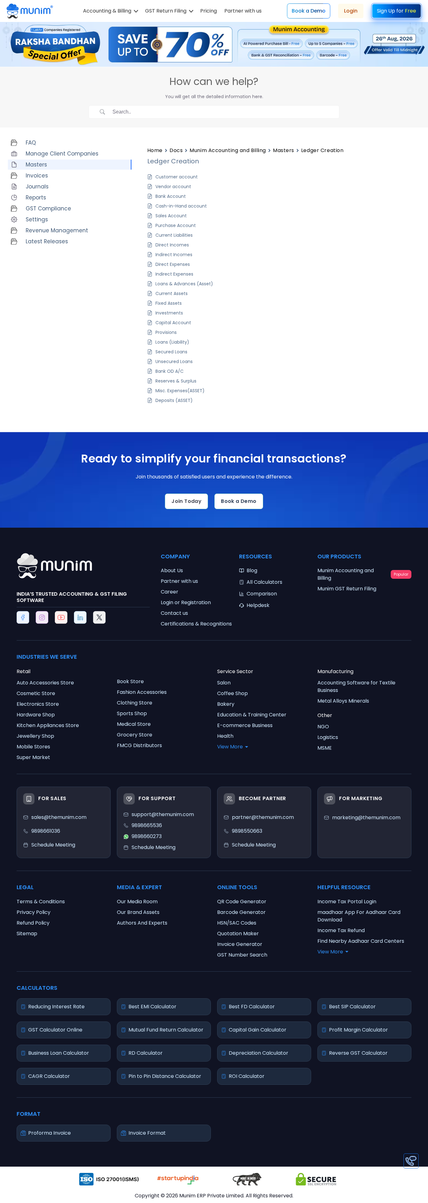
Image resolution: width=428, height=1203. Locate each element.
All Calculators (264, 582)
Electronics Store (38, 704)
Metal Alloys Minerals (343, 700)
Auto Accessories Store (45, 682)
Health (225, 736)
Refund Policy (33, 922)
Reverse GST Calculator (358, 1053)
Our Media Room (137, 901)
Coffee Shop (232, 693)
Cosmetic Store (36, 693)
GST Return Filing (165, 10)
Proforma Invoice (49, 1133)
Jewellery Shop (35, 736)
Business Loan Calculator (58, 1053)
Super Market (33, 757)
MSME (324, 748)
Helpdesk (258, 605)
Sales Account (171, 216)
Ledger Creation (322, 150)
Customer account (176, 177)
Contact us (174, 613)
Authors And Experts (142, 922)
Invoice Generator (239, 944)
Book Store (130, 681)
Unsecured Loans (174, 361)
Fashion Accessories (142, 692)
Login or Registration (186, 602)
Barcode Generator (241, 912)
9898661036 (45, 831)
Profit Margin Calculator (358, 1029)
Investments (169, 313)
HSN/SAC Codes (236, 922)
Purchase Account (175, 225)
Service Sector (235, 671)
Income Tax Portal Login (346, 901)
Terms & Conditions (41, 901)
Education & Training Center (251, 714)
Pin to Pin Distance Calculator (164, 1076)
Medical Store (134, 724)
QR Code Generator (241, 901)
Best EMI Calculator (152, 1006)
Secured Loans (171, 352)
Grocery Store (134, 734)
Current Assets (171, 293)
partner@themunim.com (263, 817)
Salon (224, 682)
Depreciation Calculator (258, 1053)
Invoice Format (147, 1133)
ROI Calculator (246, 1076)
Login (351, 10)
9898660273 (147, 836)
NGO (323, 726)
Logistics (327, 737)
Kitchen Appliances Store (48, 725)
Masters (283, 150)
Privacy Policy (33, 912)
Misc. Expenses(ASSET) (180, 391)
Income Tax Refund (341, 930)
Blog (252, 570)
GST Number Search (242, 954)
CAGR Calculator (49, 1076)
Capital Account (173, 322)
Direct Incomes (172, 245)
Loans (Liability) (172, 342)
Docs (176, 150)
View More (230, 746)
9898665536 (147, 825)
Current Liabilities (174, 235)
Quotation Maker (238, 933)
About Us (172, 570)
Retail (23, 671)
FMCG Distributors (139, 745)
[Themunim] (29, 8)
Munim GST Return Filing (346, 588)
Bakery (225, 704)
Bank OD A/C (169, 371)
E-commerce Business (245, 725)
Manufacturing (335, 671)
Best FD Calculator (252, 1006)
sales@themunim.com (58, 817)
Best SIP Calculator (352, 1006)
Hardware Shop (36, 714)
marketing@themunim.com (366, 817)
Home (155, 150)
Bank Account (170, 196)
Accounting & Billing (107, 10)
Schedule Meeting (254, 844)
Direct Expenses (172, 264)
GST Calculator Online (55, 1029)
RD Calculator (145, 1053)
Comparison (262, 593)
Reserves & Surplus (175, 381)
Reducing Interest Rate (56, 1006)
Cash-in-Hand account (181, 206)
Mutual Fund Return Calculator (165, 1029)
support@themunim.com (163, 814)
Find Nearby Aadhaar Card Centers (360, 941)
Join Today (186, 501)
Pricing (208, 10)
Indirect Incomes (173, 254)
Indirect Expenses (174, 274)
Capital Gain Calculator (257, 1029)
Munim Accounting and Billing (228, 150)
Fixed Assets (168, 303)
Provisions (166, 332)
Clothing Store (134, 702)
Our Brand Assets (138, 912)
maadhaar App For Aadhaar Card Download (358, 916)
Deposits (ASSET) (174, 400)
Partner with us (243, 10)
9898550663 (247, 831)
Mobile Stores (33, 746)
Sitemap (27, 933)
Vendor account (173, 186)
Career (169, 591)
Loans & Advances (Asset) (184, 284)
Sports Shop (132, 713)
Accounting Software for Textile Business (356, 686)
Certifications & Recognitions (196, 623)
